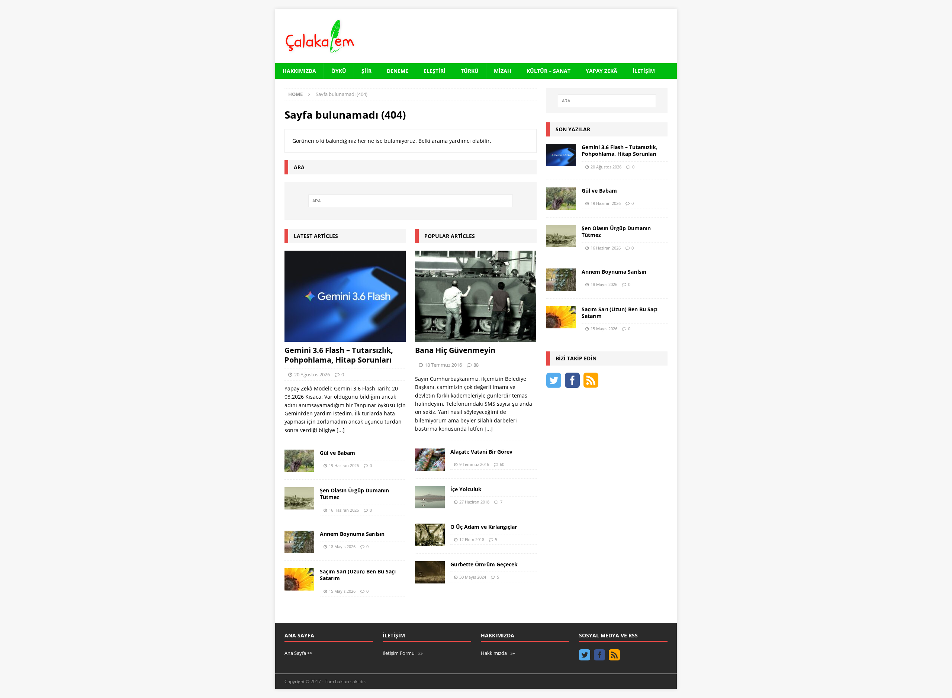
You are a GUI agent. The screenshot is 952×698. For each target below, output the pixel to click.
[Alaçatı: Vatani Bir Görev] (430, 459)
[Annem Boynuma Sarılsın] (299, 542)
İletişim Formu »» (402, 653)
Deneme (397, 70)
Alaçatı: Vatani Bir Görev (481, 451)
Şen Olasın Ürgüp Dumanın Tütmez (354, 494)
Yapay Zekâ (601, 70)
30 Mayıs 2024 (472, 577)
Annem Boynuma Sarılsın (352, 533)
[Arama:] (410, 200)
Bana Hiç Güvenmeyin (455, 350)
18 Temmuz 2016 (443, 364)
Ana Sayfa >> (298, 653)
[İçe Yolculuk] (430, 497)
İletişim (644, 70)
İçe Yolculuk (466, 489)
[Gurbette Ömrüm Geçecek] (430, 572)
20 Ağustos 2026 (312, 374)
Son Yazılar (573, 129)
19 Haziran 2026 (344, 465)
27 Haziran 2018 (474, 502)
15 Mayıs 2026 (342, 591)
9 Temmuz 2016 (474, 464)
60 (502, 464)
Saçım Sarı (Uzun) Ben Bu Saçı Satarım (358, 575)
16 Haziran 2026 (344, 510)
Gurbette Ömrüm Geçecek (484, 564)
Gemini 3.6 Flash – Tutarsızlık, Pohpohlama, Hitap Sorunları (338, 355)
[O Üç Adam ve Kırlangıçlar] (430, 535)
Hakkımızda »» (498, 653)
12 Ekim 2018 (471, 539)
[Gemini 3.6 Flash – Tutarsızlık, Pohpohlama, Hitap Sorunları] (345, 296)
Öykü (338, 70)
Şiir (366, 70)
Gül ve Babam (337, 452)
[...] (341, 430)
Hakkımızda (299, 70)
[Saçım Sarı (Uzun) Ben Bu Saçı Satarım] (299, 579)
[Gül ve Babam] (299, 461)
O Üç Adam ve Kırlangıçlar (483, 526)
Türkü (470, 70)
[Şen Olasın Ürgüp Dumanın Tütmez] (299, 498)
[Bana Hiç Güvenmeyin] (476, 296)
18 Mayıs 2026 (342, 546)
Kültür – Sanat (548, 70)
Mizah (502, 70)
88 (476, 364)
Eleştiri (435, 70)
